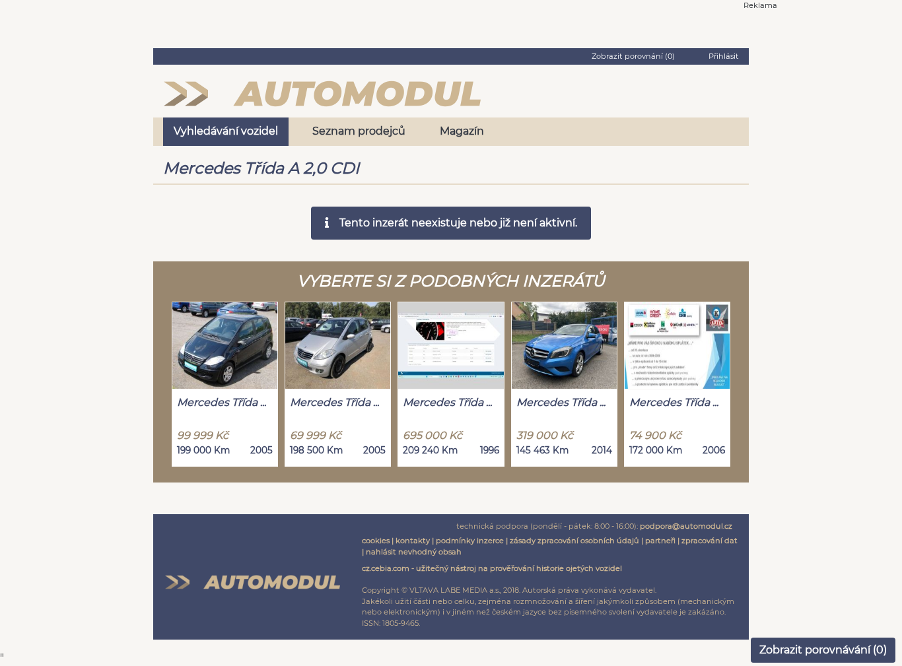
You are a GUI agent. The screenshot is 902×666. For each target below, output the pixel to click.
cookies (376, 540)
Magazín (462, 131)
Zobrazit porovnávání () (823, 650)
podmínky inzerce (470, 540)
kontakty (413, 540)
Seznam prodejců (358, 131)
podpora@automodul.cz (686, 526)
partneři (660, 540)
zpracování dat (709, 540)
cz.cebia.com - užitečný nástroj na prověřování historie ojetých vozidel (492, 568)
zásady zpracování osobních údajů (574, 540)
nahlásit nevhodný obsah (414, 551)
